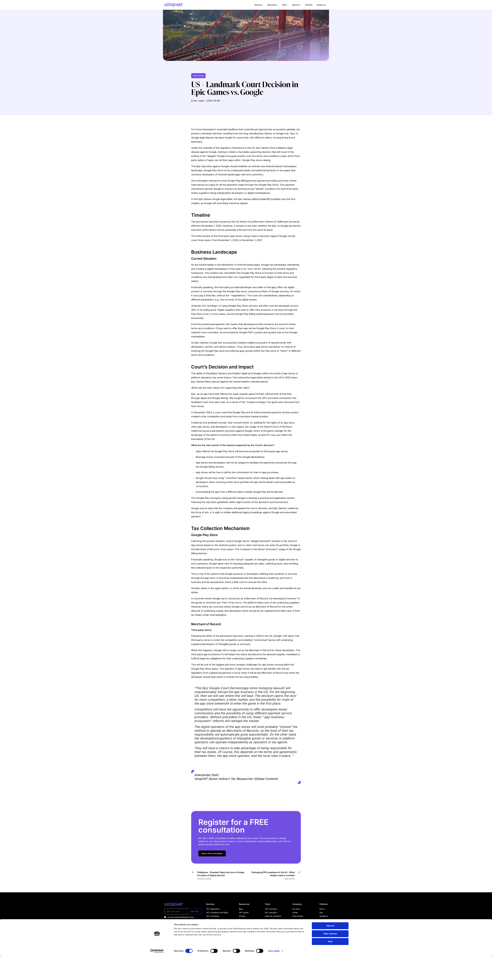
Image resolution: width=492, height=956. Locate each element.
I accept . (180, 917)
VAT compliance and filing (217, 912)
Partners (308, 5)
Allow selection (330, 934)
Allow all (330, 926)
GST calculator (271, 912)
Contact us (321, 5)
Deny (330, 941)
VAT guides (244, 912)
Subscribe (194, 911)
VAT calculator (271, 909)
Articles (242, 916)
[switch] (214, 951)
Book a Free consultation (212, 853)
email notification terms (184, 917)
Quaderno (324, 916)
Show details (274, 951)
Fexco (322, 909)
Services (258, 5)
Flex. (322, 912)
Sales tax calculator (273, 916)
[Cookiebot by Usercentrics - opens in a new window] (157, 951)
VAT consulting (212, 916)
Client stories (297, 916)
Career (295, 912)
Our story (296, 909)
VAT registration (213, 909)
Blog (241, 909)
